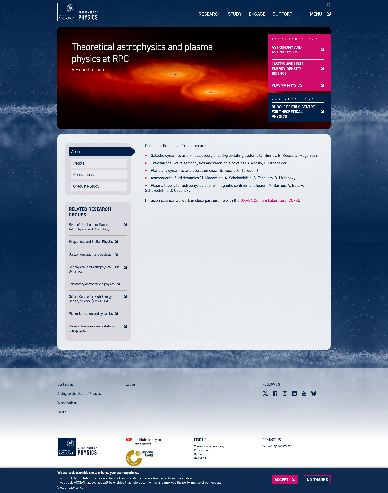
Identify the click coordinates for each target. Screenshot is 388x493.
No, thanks (317, 479)
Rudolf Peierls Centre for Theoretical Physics (293, 111)
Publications (83, 174)
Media (61, 412)
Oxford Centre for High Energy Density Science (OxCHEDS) (90, 299)
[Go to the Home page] (87, 447)
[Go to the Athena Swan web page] (160, 458)
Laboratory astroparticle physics (91, 284)
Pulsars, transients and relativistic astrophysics (93, 328)
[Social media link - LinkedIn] (294, 393)
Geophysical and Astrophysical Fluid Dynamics (94, 269)
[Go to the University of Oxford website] (66, 447)
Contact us (65, 384)
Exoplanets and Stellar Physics (91, 242)
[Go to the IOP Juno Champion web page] (160, 441)
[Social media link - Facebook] (275, 393)
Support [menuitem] (282, 14)
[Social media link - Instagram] (285, 393)
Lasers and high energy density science (287, 68)
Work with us (67, 402)
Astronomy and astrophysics (287, 50)
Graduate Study (86, 186)
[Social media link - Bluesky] (314, 393)
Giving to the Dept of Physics (79, 393)
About (76, 151)
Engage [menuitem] (257, 14)
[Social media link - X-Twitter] (265, 393)
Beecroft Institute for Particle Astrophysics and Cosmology (89, 227)
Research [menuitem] (210, 14)
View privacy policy (70, 487)
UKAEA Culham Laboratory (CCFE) (269, 200)
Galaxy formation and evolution (91, 254)
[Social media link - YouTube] (304, 393)
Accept (281, 479)
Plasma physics (287, 85)
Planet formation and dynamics (91, 314)
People (78, 163)
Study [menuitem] (235, 14)
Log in (130, 384)
